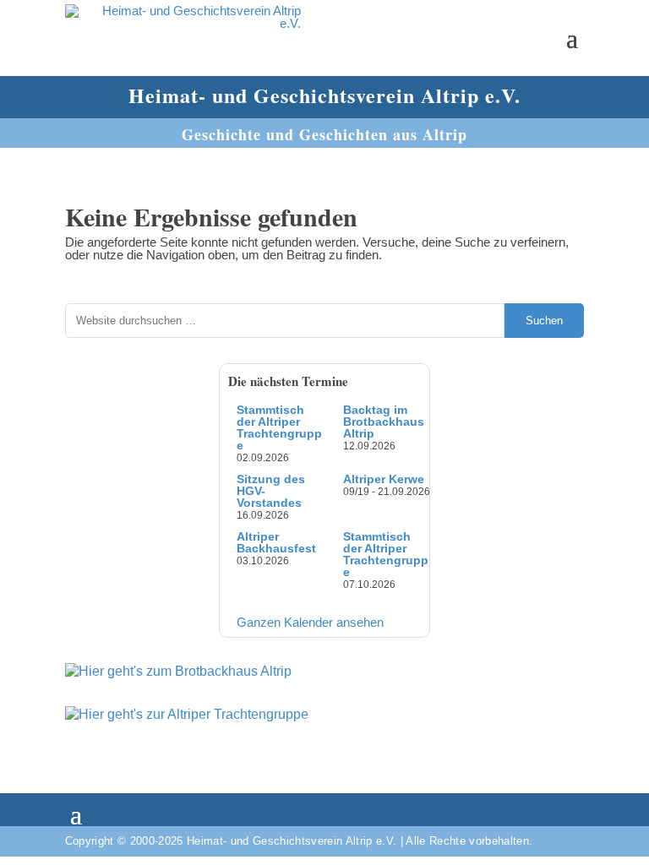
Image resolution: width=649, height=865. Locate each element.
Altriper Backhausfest (276, 542)
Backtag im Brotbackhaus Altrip (383, 421)
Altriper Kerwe (383, 479)
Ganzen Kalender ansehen (310, 622)
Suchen (544, 320)
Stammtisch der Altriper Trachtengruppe (279, 427)
